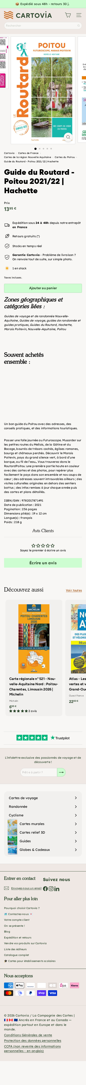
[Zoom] (68, 137)
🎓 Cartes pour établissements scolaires (29, 961)
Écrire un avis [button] (43, 562)
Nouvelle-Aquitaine (41, 329)
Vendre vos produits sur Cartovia (25, 943)
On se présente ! (14, 925)
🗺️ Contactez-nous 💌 (18, 914)
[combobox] (43, 25)
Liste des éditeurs (15, 949)
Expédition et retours (17, 937)
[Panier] (67, 15)
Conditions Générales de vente (28, 1035)
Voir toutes (74, 590)
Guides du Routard (43, 325)
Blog (7, 931)
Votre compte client (16, 919)
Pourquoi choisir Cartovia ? (22, 908)
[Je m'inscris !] (61, 772)
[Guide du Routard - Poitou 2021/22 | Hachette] (43, 393)
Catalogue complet (16, 955)
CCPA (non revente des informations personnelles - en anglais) (32, 1048)
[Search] (78, 25)
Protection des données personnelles (32, 1040)
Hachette (64, 325)
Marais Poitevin (15, 329)
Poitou (61, 329)
